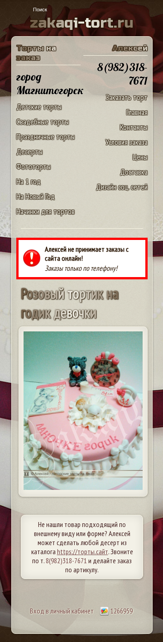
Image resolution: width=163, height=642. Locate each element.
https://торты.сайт (82, 551)
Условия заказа (126, 142)
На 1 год (28, 181)
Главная (137, 112)
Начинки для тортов (45, 211)
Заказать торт (126, 97)
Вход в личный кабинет (62, 610)
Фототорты (33, 166)
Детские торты (39, 106)
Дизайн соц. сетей (122, 187)
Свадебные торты (42, 121)
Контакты (134, 127)
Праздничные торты (45, 136)
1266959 (121, 610)
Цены (140, 157)
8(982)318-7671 (66, 560)
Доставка (134, 172)
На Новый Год (35, 196)
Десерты (29, 151)
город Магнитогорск (50, 83)
